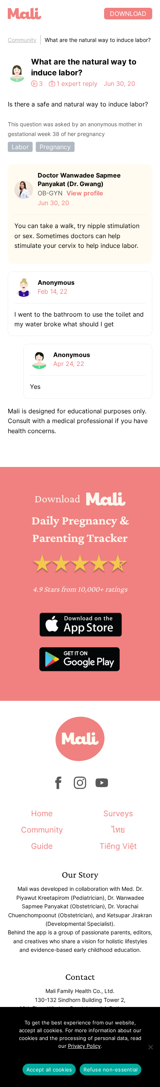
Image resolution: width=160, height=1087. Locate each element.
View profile (84, 193)
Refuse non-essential (110, 1069)
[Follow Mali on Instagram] (80, 787)
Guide (42, 846)
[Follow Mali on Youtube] (102, 787)
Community (22, 40)
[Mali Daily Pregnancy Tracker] (56, 13)
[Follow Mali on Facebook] (58, 787)
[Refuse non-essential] (150, 1047)
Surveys (118, 813)
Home (42, 813)
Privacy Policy (84, 1046)
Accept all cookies (49, 1069)
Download (128, 13)
